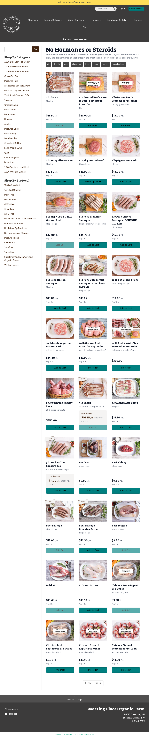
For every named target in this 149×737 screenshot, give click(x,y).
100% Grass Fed (12, 185)
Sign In (122, 8)
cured (96, 64)
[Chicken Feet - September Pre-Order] (60, 630)
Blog (85, 27)
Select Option (92, 182)
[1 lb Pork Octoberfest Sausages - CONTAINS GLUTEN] (93, 265)
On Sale (57, 64)
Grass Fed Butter (12, 143)
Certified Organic (12, 190)
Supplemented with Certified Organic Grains (18, 259)
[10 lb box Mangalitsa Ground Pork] (60, 328)
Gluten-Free (10, 200)
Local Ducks (10, 110)
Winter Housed (11, 265)
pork (66, 64)
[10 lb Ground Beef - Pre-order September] (93, 328)
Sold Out (60, 126)
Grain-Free (9, 209)
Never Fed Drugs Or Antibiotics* (20, 219)
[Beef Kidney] (126, 447)
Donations (9, 162)
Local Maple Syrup (13, 148)
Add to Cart (60, 182)
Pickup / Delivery (52, 20)
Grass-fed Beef (11, 76)
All (48, 64)
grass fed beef (118, 64)
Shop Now (33, 20)
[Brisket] (60, 570)
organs (105, 64)
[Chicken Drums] (93, 570)
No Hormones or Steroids (16, 233)
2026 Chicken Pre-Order (16, 67)
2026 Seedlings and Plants (17, 167)
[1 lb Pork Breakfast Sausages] (93, 202)
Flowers (96, 20)
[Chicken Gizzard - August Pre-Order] (93, 630)
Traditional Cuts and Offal (16, 95)
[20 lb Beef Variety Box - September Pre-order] (126, 328)
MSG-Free (9, 214)
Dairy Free (9, 195)
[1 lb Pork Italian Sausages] (60, 265)
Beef (87, 64)
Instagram (12, 709)
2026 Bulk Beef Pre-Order (17, 62)
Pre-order (93, 126)
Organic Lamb (11, 105)
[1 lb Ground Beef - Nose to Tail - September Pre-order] (93, 82)
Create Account (136, 8)
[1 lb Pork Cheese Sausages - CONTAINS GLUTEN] (126, 202)
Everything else (11, 157)
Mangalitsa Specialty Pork (17, 86)
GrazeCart (90, 734)
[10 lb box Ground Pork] (126, 265)
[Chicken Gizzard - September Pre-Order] (126, 630)
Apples (7, 124)
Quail (6, 153)
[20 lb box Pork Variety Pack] (60, 388)
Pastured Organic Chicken (16, 90)
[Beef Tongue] (126, 511)
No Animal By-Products (15, 228)
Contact (138, 20)
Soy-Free (8, 247)
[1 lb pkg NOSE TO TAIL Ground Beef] (60, 202)
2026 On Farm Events (15, 172)
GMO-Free (9, 204)
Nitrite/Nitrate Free (13, 223)
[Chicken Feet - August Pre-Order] (126, 570)
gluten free (76, 64)
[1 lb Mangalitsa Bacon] (60, 146)
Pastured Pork (11, 81)
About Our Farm (76, 20)
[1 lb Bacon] (60, 82)
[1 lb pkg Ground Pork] (126, 146)
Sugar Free (9, 252)
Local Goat (9, 114)
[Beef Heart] (93, 447)
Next (97, 683)
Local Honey (10, 134)
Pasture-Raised (11, 238)
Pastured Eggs (11, 129)
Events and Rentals (116, 20)
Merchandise (10, 138)
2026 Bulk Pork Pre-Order (16, 71)
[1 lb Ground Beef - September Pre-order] (126, 82)
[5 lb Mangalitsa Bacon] (126, 388)
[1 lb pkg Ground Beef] (93, 146)
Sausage (8, 100)
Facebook (12, 714)
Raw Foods (9, 242)
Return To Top (75, 700)
